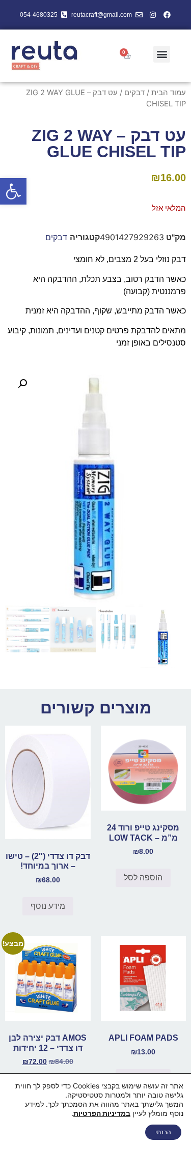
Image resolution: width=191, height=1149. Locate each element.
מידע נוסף (48, 906)
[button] (13, 191)
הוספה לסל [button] (143, 877)
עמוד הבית (168, 92)
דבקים (134, 92)
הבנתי (163, 1132)
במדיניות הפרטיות (101, 1113)
